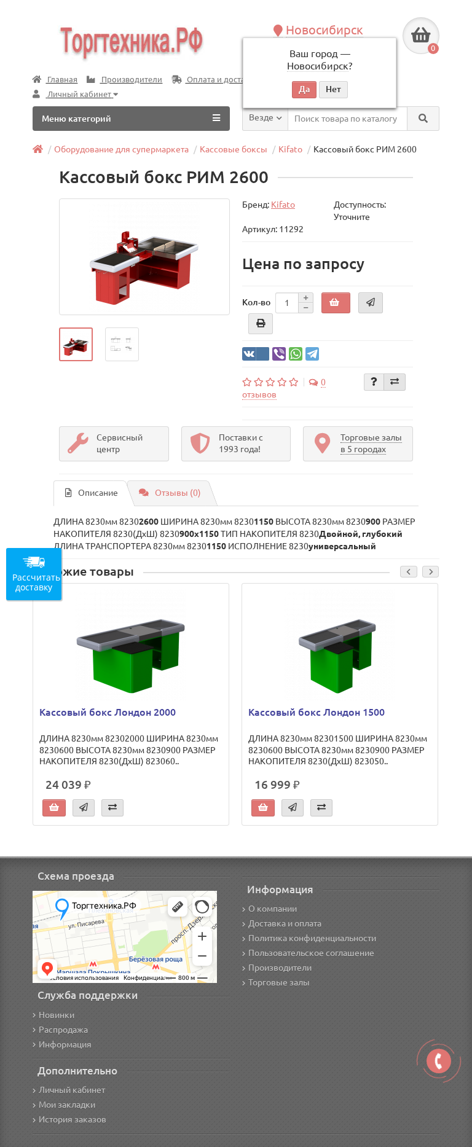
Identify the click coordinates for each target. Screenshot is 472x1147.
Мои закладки (67, 1105)
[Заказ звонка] (439, 1061)
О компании (272, 909)
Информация (65, 1044)
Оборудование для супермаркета (121, 149)
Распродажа (63, 1030)
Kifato (290, 149)
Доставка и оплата (284, 923)
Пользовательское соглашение (311, 953)
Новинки (56, 1015)
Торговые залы (279, 982)
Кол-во (256, 302)
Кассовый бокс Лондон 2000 (107, 712)
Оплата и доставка (221, 79)
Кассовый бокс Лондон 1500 (316, 712)
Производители (131, 79)
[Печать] (260, 323)
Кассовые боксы (233, 149)
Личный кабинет (72, 1090)
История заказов (72, 1119)
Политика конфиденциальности (312, 938)
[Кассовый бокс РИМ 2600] (144, 256)
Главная (61, 79)
